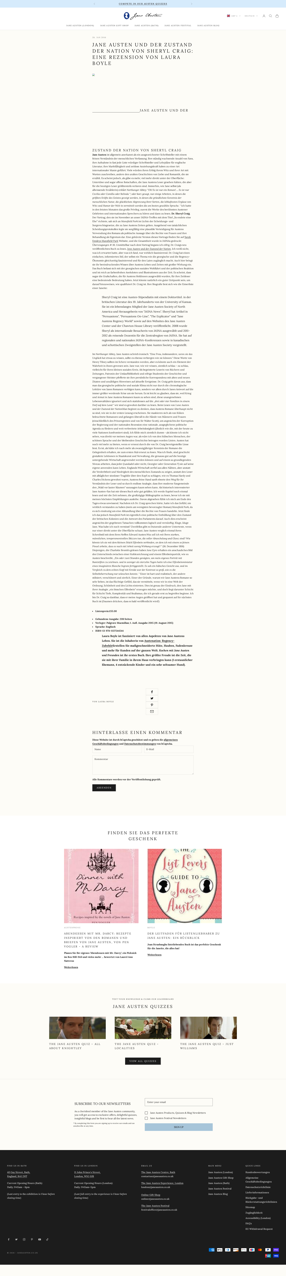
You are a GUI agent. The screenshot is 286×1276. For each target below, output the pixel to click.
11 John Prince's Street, (87, 1172)
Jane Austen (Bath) (147, 25)
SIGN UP (179, 1127)
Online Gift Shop (150, 1194)
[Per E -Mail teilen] (152, 711)
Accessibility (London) (258, 1218)
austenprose (72, 927)
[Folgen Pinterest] (31, 1239)
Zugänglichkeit (254, 1212)
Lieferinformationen (257, 1192)
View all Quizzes (142, 1061)
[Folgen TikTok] (47, 1239)
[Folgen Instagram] (24, 1239)
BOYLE (151, 927)
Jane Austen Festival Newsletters (168, 1118)
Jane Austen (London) (80, 25)
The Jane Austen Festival (155, 1205)
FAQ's (248, 1223)
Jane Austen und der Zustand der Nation (149, 248)
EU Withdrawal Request (259, 1228)
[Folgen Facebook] (8, 1239)
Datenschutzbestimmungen (140, 743)
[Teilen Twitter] (152, 698)
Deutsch (250, 16)
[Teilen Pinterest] (152, 705)
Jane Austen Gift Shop (114, 25)
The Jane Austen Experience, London (162, 1183)
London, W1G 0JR (84, 1176)
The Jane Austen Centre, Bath (158, 1172)
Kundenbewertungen (257, 1172)
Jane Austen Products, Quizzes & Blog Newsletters (178, 1112)
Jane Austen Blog (208, 25)
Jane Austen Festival (178, 25)
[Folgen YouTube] (39, 1239)
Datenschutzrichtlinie (258, 1187)
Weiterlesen (71, 967)
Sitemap (250, 1207)
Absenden (104, 787)
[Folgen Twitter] (16, 1239)
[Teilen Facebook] (152, 692)
